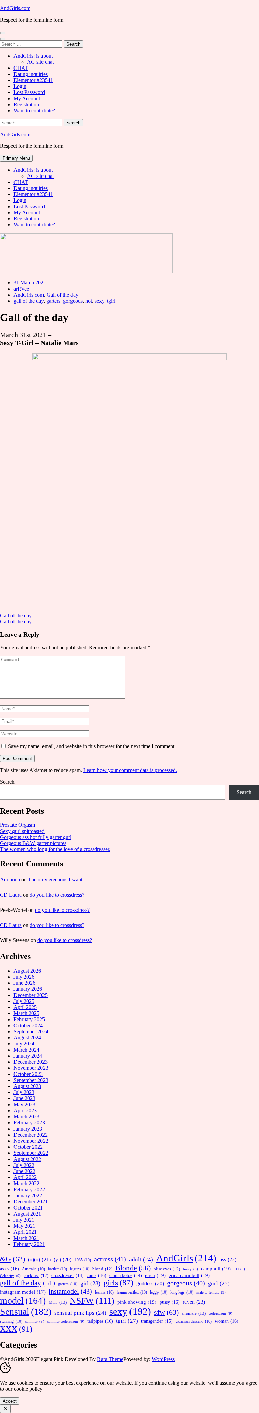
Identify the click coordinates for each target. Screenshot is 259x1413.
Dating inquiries (30, 74)
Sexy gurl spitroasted (22, 831)
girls (118, 1282)
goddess (150, 1283)
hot (88, 301)
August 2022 (27, 1159)
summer (34, 1321)
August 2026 (27, 971)
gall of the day (28, 301)
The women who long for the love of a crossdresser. (55, 849)
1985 (83, 1260)
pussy (170, 1302)
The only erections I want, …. (60, 879)
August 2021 (27, 1214)
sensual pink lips (80, 1313)
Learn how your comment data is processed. (130, 770)
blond (102, 1269)
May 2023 (24, 1104)
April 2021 (25, 1232)
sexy (99, 301)
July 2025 (23, 1001)
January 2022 (27, 1195)
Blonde (133, 1268)
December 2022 (30, 1135)
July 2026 (23, 977)
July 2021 (23, 1220)
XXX (16, 1328)
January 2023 (27, 1129)
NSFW (92, 1301)
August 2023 (27, 1086)
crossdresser (67, 1275)
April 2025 (25, 1007)
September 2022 (30, 1153)
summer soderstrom (65, 1321)
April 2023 (25, 1110)
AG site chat (40, 62)
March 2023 (26, 1116)
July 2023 (23, 1092)
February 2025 (29, 1019)
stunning (11, 1321)
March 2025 (26, 1013)
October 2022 (28, 1147)
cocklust (36, 1275)
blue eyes (167, 1269)
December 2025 (30, 995)
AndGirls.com (15, 8)
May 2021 (24, 1226)
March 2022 (26, 1183)
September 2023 (30, 1080)
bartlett (57, 1269)
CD (239, 1269)
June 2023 (24, 1098)
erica (155, 1275)
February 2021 (29, 1244)
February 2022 (29, 1189)
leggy (158, 1292)
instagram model (23, 1292)
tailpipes (100, 1321)
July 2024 (23, 1044)
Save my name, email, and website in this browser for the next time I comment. (92, 746)
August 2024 (27, 1037)
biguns (79, 1269)
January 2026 (27, 989)
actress (110, 1259)
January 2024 (27, 1056)
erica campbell (189, 1275)
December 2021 (30, 1201)
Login (19, 86)
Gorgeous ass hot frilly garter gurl (35, 837)
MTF (58, 1302)
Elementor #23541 (33, 80)
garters (53, 301)
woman (226, 1321)
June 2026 (24, 983)
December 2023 (30, 1062)
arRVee (21, 289)
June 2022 (24, 1171)
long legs (181, 1292)
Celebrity (10, 1276)
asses (9, 1268)
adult (141, 1259)
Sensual (25, 1311)
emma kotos (125, 1275)
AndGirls (186, 1258)
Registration (26, 104)
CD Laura (11, 895)
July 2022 (23, 1165)
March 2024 (26, 1050)
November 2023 (30, 1068)
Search (7, 782)
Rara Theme (110, 1359)
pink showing (136, 1302)
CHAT (20, 68)
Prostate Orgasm (17, 825)
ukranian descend (194, 1321)
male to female (211, 1292)
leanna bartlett (132, 1292)
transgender (157, 1321)
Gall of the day (62, 295)
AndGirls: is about (33, 56)
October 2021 (28, 1208)
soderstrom (220, 1313)
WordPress (163, 1359)
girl (90, 1283)
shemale (194, 1313)
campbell (216, 1268)
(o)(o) (39, 1259)
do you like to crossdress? (57, 895)
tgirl (111, 301)
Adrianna (10, 879)
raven (194, 1302)
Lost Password (29, 92)
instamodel (70, 1291)
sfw (166, 1312)
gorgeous (73, 301)
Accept (10, 1401)
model (23, 1300)
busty (190, 1269)
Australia (33, 1269)
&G (12, 1259)
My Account (26, 98)
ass (228, 1260)
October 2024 (28, 1025)
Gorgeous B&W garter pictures (33, 843)
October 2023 (28, 1074)
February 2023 (29, 1122)
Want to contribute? (34, 110)
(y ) (62, 1259)
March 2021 (26, 1238)
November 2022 (30, 1141)
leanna (104, 1292)
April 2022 (25, 1177)
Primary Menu (16, 158)
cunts (96, 1275)
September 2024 (30, 1031)
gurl (219, 1283)
